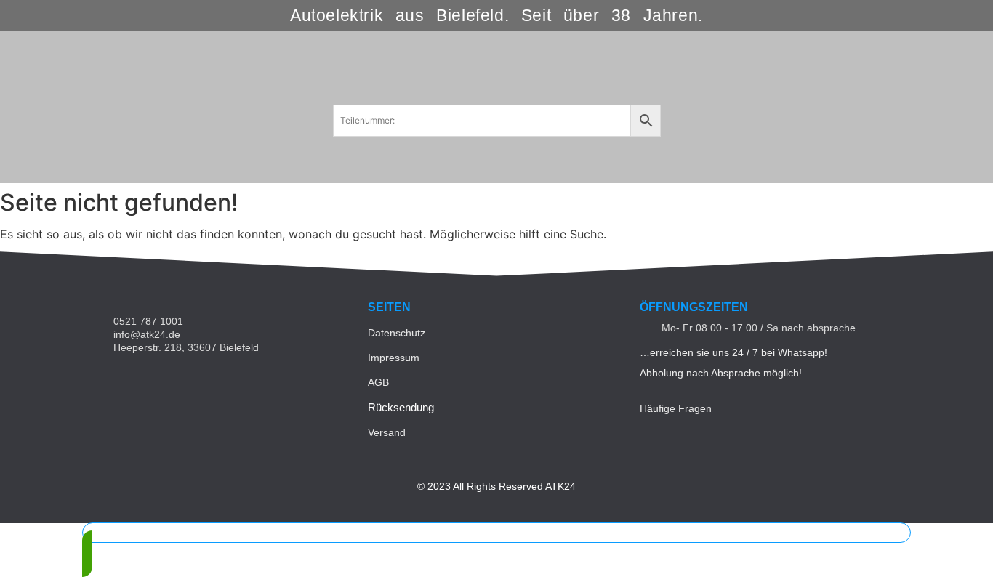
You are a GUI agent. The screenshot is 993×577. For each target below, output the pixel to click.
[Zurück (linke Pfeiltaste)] (25, 288)
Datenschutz (396, 333)
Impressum (393, 357)
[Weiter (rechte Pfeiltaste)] (967, 288)
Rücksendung (401, 407)
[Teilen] (945, 16)
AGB (378, 382)
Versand (387, 432)
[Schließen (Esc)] (977, 16)
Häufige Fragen (676, 408)
